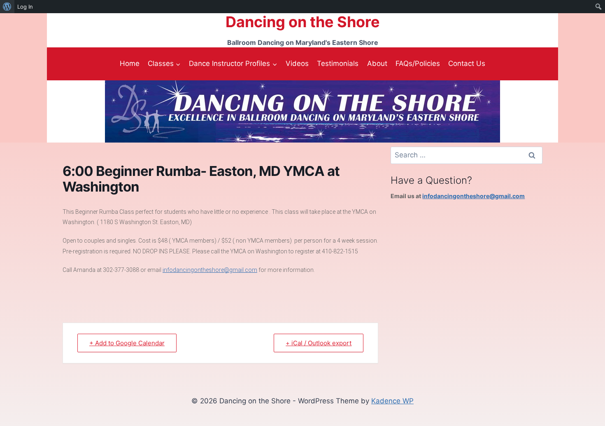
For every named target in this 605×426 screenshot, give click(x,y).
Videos (297, 63)
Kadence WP (392, 401)
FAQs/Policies (418, 63)
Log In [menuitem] (25, 6)
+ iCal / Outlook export (318, 343)
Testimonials (337, 63)
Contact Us (466, 63)
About (377, 63)
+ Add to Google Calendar (127, 343)
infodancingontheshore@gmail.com (210, 270)
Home (130, 63)
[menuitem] (7, 6)
